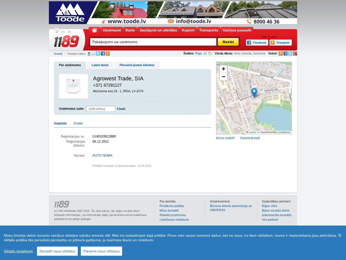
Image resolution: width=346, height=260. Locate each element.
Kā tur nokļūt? (225, 138)
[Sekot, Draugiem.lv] (281, 53)
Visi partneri (270, 219)
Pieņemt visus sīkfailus (101, 251)
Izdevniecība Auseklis (277, 215)
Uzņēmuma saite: (71, 108)
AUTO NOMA (102, 155)
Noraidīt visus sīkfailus (57, 251)
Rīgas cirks (269, 206)
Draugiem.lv (108, 53)
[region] (173, 243)
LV (57, 32)
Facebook (103, 53)
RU (63, 32)
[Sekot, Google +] (295, 53)
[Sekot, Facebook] (285, 53)
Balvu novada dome (276, 210)
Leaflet (252, 132)
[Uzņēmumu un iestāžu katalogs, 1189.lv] (66, 41)
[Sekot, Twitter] (290, 53)
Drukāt (58, 53)
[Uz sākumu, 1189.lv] (94, 29)
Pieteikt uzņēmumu (173, 215)
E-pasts (93, 53)
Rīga (198, 53)
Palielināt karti (250, 138)
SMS (89, 54)
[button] (254, 93)
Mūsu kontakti (169, 210)
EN (69, 32)
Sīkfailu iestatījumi (18, 251)
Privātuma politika (172, 206)
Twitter (98, 53)
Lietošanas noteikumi (174, 219)
